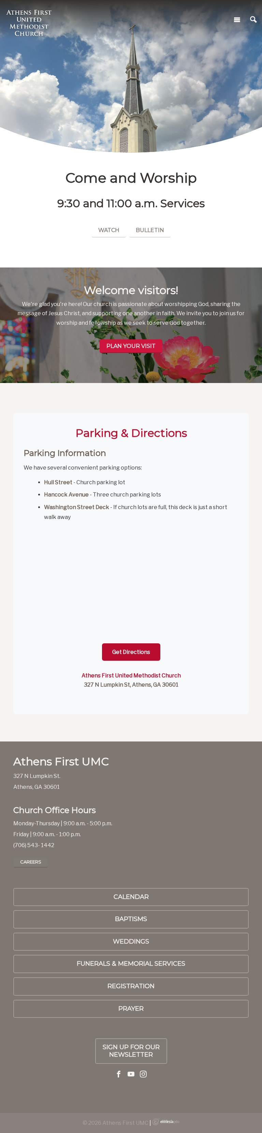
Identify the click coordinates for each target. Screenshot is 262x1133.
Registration (131, 986)
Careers (30, 861)
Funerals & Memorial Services (131, 963)
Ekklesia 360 (165, 1121)
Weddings (131, 941)
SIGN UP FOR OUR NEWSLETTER (131, 1050)
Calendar (131, 897)
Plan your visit (131, 346)
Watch (108, 230)
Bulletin (150, 230)
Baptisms (131, 919)
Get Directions (131, 652)
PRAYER (131, 1008)
